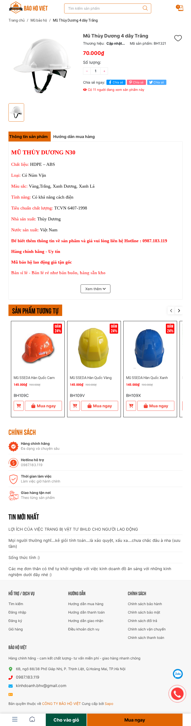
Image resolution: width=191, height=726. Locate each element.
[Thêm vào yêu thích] (179, 38)
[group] (43, 67)
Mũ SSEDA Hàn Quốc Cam (34, 378)
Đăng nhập (17, 612)
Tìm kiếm (15, 604)
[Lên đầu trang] (178, 661)
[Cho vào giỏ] (19, 406)
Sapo (109, 703)
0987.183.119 (27, 677)
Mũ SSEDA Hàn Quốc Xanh (147, 378)
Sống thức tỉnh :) (24, 557)
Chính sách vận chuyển (147, 629)
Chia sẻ (118, 82)
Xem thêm (94, 289)
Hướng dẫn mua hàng (85, 604)
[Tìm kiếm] (144, 8)
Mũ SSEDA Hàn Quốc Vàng (91, 378)
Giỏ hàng (15, 629)
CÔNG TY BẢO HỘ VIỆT (62, 703)
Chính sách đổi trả (142, 621)
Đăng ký (15, 621)
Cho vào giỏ (66, 720)
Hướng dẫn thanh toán (86, 612)
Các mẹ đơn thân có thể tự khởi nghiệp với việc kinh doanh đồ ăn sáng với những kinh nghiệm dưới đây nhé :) (89, 571)
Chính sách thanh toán (146, 637)
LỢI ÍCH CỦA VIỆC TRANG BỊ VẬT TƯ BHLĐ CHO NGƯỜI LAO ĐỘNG (73, 529)
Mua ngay (46, 405)
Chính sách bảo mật (144, 612)
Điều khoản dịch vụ (83, 629)
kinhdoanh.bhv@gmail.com (41, 685)
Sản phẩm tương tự (35, 310)
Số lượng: (92, 62)
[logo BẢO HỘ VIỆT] (28, 7)
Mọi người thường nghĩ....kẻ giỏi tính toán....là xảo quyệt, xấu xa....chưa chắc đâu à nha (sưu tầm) (94, 543)
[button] (179, 310)
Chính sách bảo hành (145, 604)
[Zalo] (178, 674)
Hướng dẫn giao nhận (85, 621)
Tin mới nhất (23, 516)
